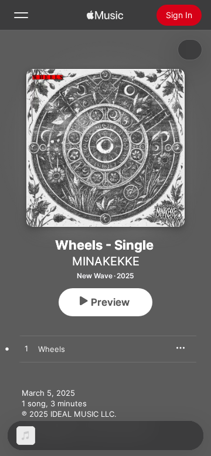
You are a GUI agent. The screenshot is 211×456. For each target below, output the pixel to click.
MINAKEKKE (105, 261)
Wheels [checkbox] (51, 349)
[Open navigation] (21, 15)
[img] (105, 15)
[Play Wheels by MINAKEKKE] (26, 349)
